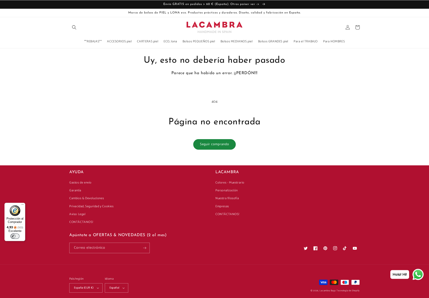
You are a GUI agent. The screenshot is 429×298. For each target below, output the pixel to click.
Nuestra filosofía (227, 198)
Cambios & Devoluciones (86, 198)
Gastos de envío (80, 182)
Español (114, 287)
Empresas (222, 206)
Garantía (75, 190)
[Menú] (22, 205)
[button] (74, 27)
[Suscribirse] (144, 248)
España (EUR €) (84, 287)
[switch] (15, 236)
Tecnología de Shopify (348, 290)
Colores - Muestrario (229, 182)
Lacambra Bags (328, 290)
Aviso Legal (77, 214)
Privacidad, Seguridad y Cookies (91, 206)
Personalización (226, 190)
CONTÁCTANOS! (81, 222)
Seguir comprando (214, 144)
